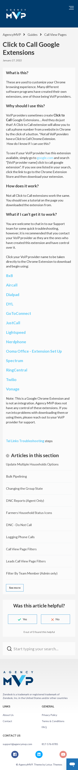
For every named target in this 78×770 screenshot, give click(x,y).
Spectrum (14, 360)
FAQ (44, 727)
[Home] (16, 14)
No (57, 619)
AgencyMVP (12, 35)
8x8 (9, 275)
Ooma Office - (19, 351)
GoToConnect (18, 313)
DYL (9, 304)
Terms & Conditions (53, 721)
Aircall (11, 285)
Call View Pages (55, 35)
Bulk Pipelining (16, 476)
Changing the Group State (24, 488)
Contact (7, 721)
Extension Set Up (47, 351)
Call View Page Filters (21, 549)
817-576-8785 (50, 744)
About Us (8, 714)
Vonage (12, 389)
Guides (33, 35)
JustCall (13, 322)
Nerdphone (16, 341)
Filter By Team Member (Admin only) (32, 573)
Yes (25, 619)
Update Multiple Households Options (32, 464)
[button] (71, 8)
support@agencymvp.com (17, 744)
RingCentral (16, 370)
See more (14, 587)
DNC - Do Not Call (19, 525)
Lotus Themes (54, 764)
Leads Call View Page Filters (26, 561)
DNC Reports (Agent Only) (25, 501)
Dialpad (12, 294)
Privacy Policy (49, 714)
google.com (45, 158)
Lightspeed (16, 332)
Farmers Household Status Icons (29, 513)
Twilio (11, 379)
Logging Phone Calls (20, 537)
